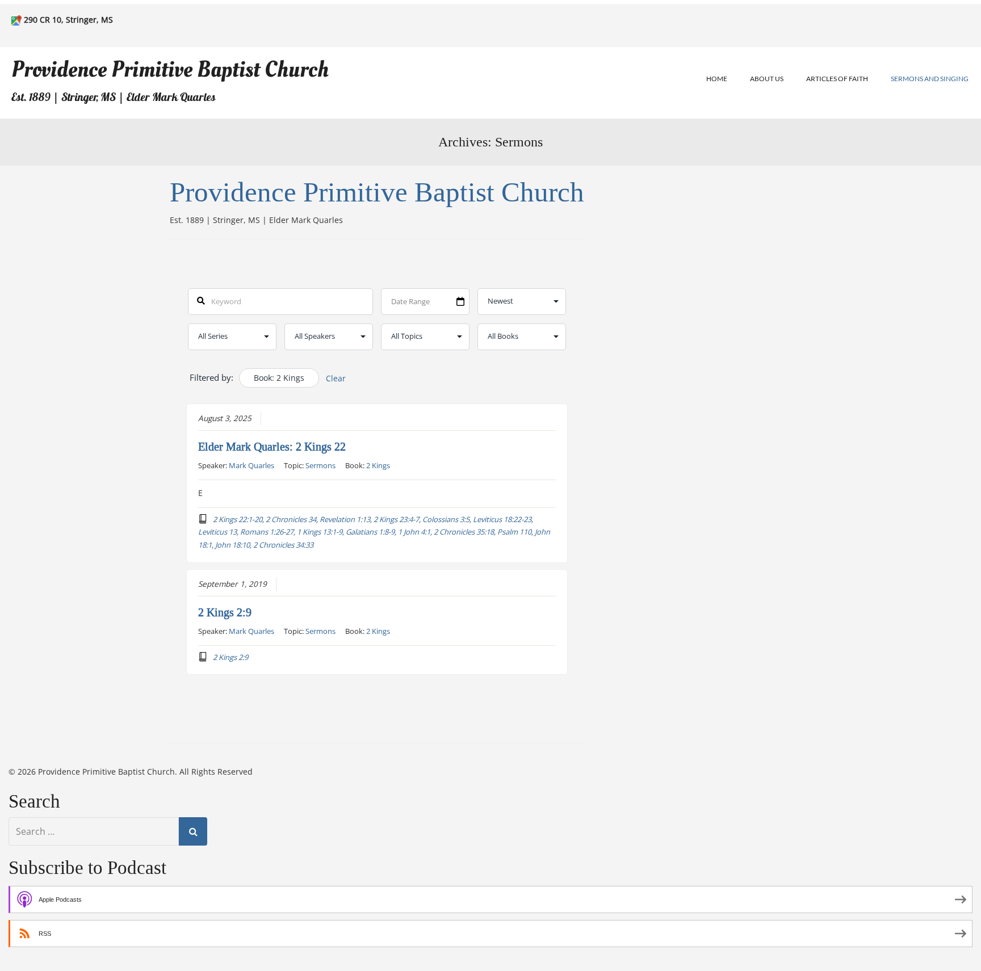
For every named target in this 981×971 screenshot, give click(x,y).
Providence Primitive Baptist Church (170, 69)
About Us (766, 78)
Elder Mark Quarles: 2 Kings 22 (272, 446)
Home (716, 78)
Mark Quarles (251, 465)
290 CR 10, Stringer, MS (68, 19)
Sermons (320, 465)
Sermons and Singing (930, 78)
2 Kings (378, 465)
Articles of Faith (837, 78)
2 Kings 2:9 (224, 612)
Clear (336, 378)
